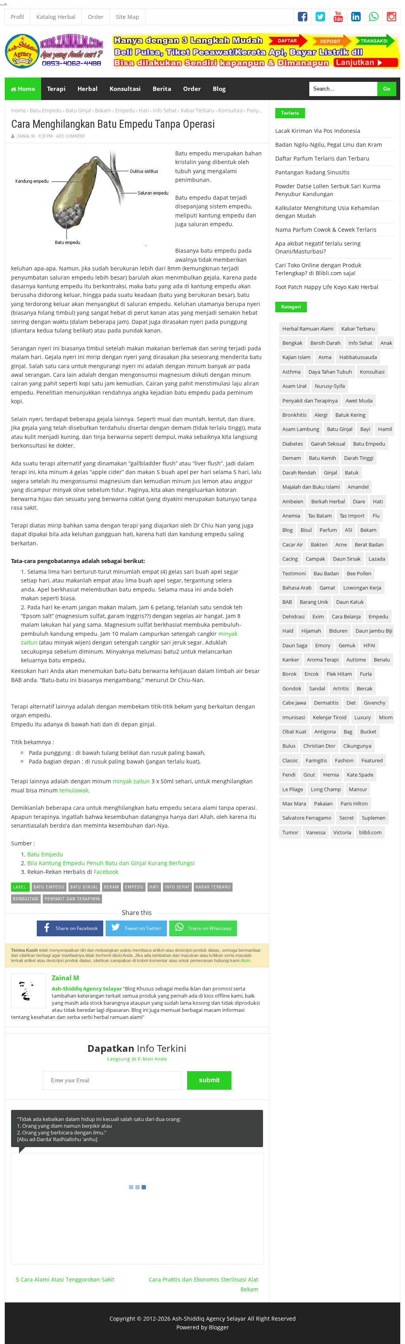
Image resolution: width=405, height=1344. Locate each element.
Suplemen (374, 817)
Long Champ (326, 789)
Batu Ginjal (78, 110)
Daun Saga (294, 645)
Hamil (385, 429)
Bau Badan (326, 573)
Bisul (306, 529)
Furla (366, 673)
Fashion (344, 760)
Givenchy (375, 702)
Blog (287, 529)
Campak (315, 558)
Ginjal (330, 472)
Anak (386, 342)
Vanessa (316, 832)
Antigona (325, 731)
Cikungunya (357, 745)
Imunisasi (293, 717)
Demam (291, 457)
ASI (348, 529)
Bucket (368, 731)
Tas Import (352, 515)
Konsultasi (230, 110)
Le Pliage (292, 789)
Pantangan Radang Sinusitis (312, 172)
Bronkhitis (294, 414)
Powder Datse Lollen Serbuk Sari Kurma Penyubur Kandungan (327, 190)
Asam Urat (294, 385)
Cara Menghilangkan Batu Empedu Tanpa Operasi (113, 124)
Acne (341, 544)
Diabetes (292, 443)
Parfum (328, 529)
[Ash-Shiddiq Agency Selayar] (54, 66)
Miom (386, 717)
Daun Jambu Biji (374, 630)
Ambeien (292, 501)
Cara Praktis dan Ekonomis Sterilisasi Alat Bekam (203, 1284)
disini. (245, 960)
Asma (324, 357)
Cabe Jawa (294, 702)
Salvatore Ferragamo (306, 817)
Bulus (288, 745)
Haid (287, 630)
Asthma (291, 371)
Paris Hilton (354, 803)
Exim (318, 616)
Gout (309, 774)
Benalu (382, 659)
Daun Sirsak (347, 558)
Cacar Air (292, 544)
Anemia (291, 515)
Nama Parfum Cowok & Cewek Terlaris (326, 229)
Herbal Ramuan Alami (307, 328)
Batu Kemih (322, 457)
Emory (323, 645)
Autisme (356, 659)
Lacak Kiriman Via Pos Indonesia (317, 130)
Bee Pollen (359, 573)
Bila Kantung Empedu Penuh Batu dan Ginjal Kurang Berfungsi (111, 863)
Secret (346, 817)
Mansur (358, 789)
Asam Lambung (300, 429)
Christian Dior (319, 745)
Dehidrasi (293, 616)
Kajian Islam (296, 357)
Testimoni (294, 573)
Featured (372, 760)
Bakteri (319, 544)
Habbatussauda (358, 357)
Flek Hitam (339, 673)
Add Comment (70, 136)
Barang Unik (314, 601)
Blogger (219, 1327)
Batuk (352, 472)
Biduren (338, 630)
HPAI (369, 645)
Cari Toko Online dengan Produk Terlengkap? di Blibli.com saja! (318, 269)
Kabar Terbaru (197, 110)
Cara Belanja (346, 616)
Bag (348, 731)
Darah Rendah (299, 472)
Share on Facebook (77, 928)
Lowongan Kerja (362, 587)
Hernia (331, 774)
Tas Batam (320, 515)
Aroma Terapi (323, 659)
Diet (351, 702)
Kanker (290, 659)
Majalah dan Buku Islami (311, 486)
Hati (144, 110)
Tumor (290, 832)
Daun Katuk (350, 601)
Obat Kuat (294, 731)
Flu (376, 515)
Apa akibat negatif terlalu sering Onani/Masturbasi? (318, 247)
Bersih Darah (325, 342)
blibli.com (370, 832)
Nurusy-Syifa (330, 385)
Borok (289, 673)
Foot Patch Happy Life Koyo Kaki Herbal (327, 287)
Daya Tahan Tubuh (330, 371)
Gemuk (347, 645)
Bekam (103, 110)
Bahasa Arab (297, 587)
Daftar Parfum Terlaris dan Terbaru (322, 158)
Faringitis (316, 760)
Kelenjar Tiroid (329, 717)
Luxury (362, 717)
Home (25, 89)
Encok (312, 673)
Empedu (125, 110)
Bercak (365, 688)
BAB (287, 601)
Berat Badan (369, 544)
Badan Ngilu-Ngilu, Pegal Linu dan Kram (328, 144)
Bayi (365, 429)
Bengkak (292, 342)
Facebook (106, 871)
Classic (290, 760)
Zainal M (65, 978)
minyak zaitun (131, 781)
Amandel (358, 486)
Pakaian (323, 803)
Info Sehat (165, 110)
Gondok (291, 688)
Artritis (341, 688)
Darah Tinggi (358, 457)
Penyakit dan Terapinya (310, 400)
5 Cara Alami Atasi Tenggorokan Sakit (65, 1279)
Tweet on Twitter (143, 928)
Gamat (327, 587)
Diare (359, 501)
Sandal (317, 688)
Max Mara (294, 803)
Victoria (342, 832)
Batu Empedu (46, 110)
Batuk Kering (350, 414)
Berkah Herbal (328, 501)
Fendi (288, 774)
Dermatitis (326, 702)
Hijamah (311, 630)
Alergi (320, 414)
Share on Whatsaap (209, 928)
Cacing (290, 558)
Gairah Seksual (328, 443)
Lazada (377, 558)
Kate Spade (360, 774)
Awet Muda (359, 400)
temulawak (73, 790)
